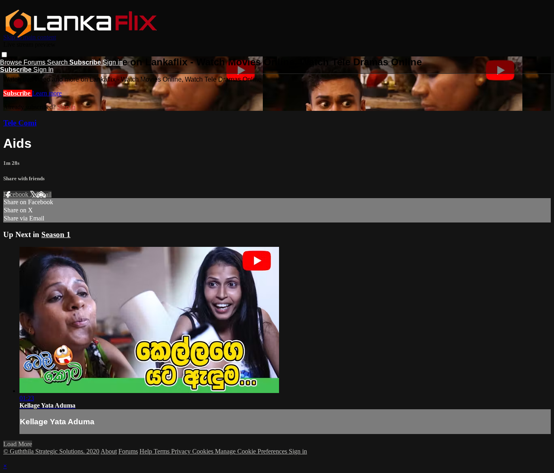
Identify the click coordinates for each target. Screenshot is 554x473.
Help (147, 451)
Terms (162, 451)
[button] (4, 54)
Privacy (181, 451)
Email (44, 194)
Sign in (113, 62)
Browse (12, 62)
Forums (35, 62)
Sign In (43, 69)
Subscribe (17, 93)
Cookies (203, 451)
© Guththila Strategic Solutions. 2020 (51, 451)
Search (58, 62)
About (109, 451)
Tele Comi (20, 123)
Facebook (16, 194)
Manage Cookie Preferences (252, 451)
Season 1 (56, 234)
